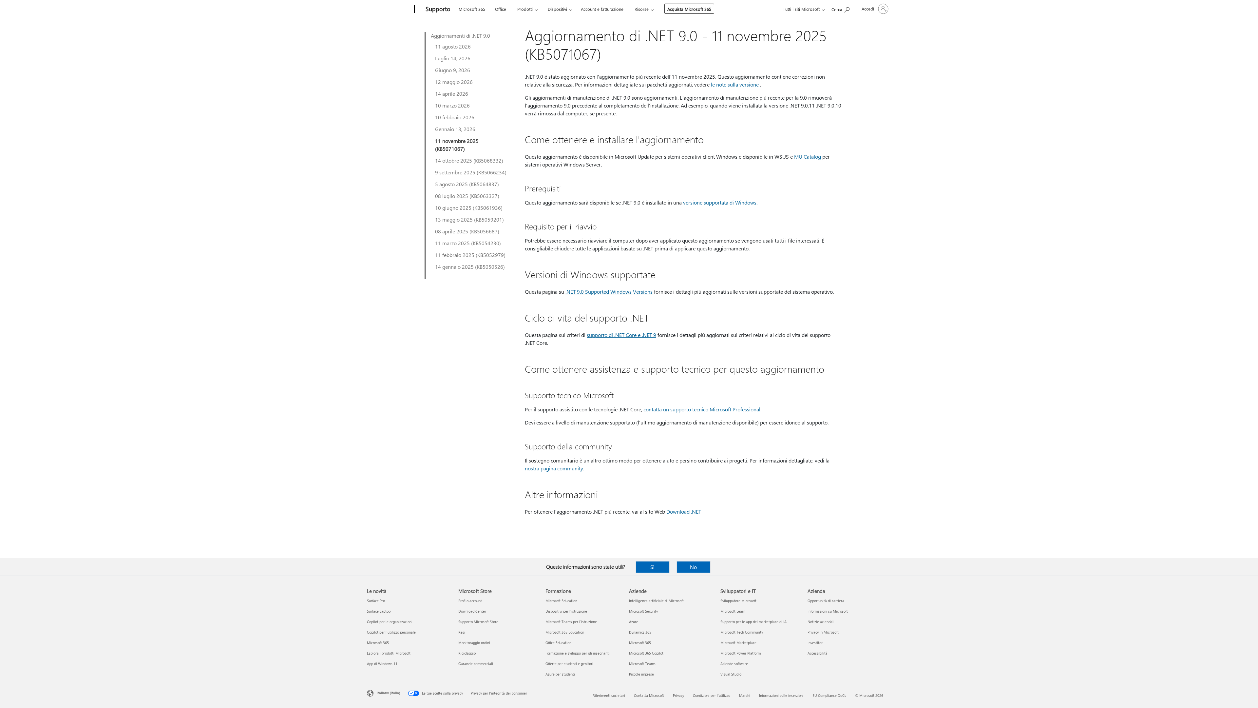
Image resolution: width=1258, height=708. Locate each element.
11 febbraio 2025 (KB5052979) (470, 254)
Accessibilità (818, 653)
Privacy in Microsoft (823, 632)
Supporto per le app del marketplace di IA (753, 621)
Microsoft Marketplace (738, 642)
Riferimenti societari (609, 695)
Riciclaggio (467, 653)
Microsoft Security (643, 611)
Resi (461, 632)
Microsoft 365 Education (564, 632)
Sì (652, 566)
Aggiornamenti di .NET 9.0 (460, 35)
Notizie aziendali (821, 621)
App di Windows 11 (382, 663)
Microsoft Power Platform (740, 653)
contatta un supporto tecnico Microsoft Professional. (702, 409)
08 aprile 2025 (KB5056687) (467, 231)
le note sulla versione (735, 84)
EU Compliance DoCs (829, 695)
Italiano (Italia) (388, 692)
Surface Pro (376, 600)
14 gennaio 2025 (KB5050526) (470, 266)
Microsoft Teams (642, 663)
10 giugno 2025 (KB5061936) (469, 207)
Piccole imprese (641, 674)
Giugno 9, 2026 (452, 70)
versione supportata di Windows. (720, 202)
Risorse (642, 9)
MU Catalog (807, 156)
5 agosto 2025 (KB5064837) (467, 184)
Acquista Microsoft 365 (689, 9)
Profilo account (470, 600)
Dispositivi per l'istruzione (566, 611)
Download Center (472, 611)
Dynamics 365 (640, 632)
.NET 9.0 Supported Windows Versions (609, 291)
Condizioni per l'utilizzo (711, 695)
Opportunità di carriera (826, 600)
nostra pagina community (554, 468)
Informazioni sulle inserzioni (781, 695)
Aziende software (734, 663)
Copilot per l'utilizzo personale (391, 632)
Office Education (558, 642)
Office (500, 9)
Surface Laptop (379, 611)
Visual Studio (730, 674)
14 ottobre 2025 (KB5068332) (469, 160)
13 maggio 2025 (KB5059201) (469, 219)
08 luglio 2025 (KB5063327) (467, 195)
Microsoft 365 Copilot (646, 653)
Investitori (816, 642)
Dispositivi (557, 9)
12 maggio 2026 (454, 81)
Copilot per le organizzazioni (389, 621)
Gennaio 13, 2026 (455, 129)
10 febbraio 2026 (454, 117)
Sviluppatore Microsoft (738, 600)
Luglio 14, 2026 (452, 58)
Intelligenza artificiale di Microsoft (656, 600)
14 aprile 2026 (451, 93)
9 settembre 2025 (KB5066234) (470, 172)
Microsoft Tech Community (741, 632)
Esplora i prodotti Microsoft (388, 653)
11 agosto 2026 (453, 46)
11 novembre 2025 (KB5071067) (457, 144)
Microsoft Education (561, 600)
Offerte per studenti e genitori (569, 663)
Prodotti (525, 9)
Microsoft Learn (732, 611)
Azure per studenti (560, 674)
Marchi (744, 695)
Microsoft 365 (472, 9)
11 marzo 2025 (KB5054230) (468, 243)
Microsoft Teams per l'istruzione (571, 621)
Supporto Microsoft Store (478, 621)
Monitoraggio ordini (474, 642)
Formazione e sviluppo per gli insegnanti (577, 653)
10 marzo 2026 (452, 105)
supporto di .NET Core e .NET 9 (621, 334)
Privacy (678, 695)
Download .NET (683, 511)
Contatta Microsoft (649, 695)
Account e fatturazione (602, 9)
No (693, 566)
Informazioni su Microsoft (828, 611)
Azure (633, 621)
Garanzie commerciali (475, 663)
